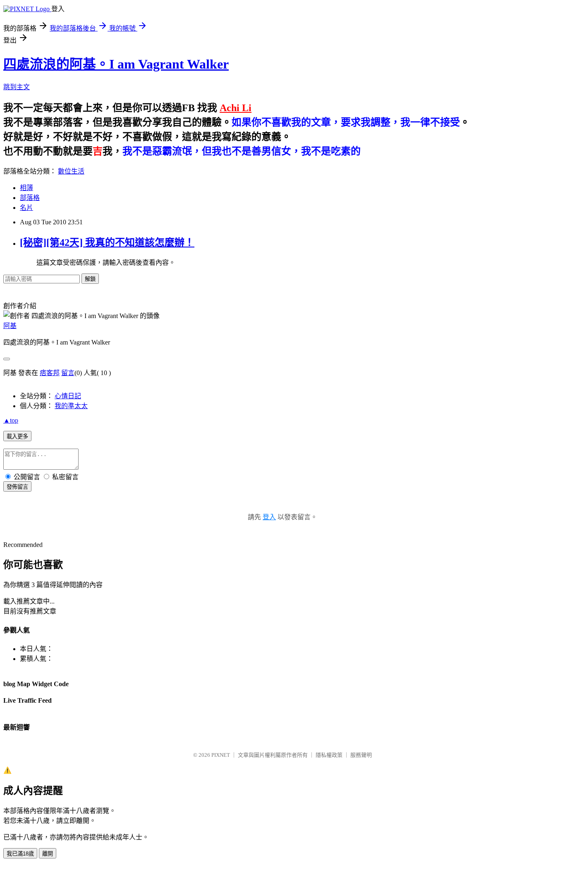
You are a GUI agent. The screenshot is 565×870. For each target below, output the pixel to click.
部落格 (30, 197)
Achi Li (235, 107)
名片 (26, 207)
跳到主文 (16, 86)
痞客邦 (50, 372)
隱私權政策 (329, 755)
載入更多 (17, 436)
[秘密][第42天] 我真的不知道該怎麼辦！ (107, 242)
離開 (47, 854)
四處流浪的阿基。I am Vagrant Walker (116, 64)
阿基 (10, 325)
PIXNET (220, 755)
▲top (10, 420)
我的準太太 (71, 405)
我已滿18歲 (20, 854)
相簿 (26, 187)
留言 (67, 372)
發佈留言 (17, 487)
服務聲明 (361, 755)
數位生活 (71, 171)
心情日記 (68, 395)
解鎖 (90, 279)
